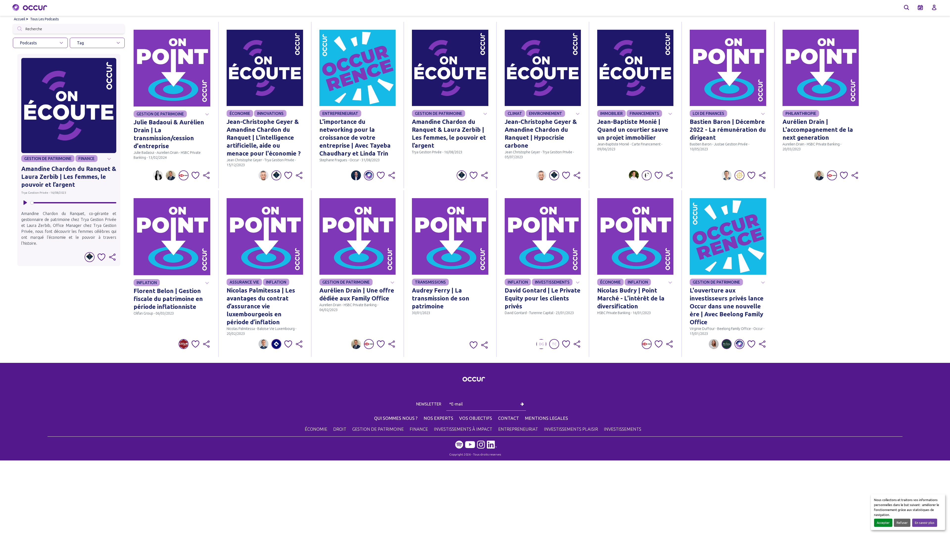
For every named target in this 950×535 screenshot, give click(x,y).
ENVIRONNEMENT (545, 113)
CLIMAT (515, 113)
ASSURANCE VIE (244, 282)
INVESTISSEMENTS (552, 282)
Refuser (902, 522)
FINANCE (86, 158)
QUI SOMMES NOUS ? (396, 418)
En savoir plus (924, 522)
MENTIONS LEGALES (546, 418)
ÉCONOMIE (240, 113)
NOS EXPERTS (438, 418)
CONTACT (508, 418)
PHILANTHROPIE (800, 113)
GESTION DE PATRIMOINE (47, 158)
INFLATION (147, 282)
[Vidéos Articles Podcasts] (40, 43)
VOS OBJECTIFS (475, 418)
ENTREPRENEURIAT (340, 113)
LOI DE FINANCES (708, 113)
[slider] (73, 202)
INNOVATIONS (270, 113)
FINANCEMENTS (644, 113)
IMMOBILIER (611, 113)
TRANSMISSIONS (430, 282)
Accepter (883, 522)
